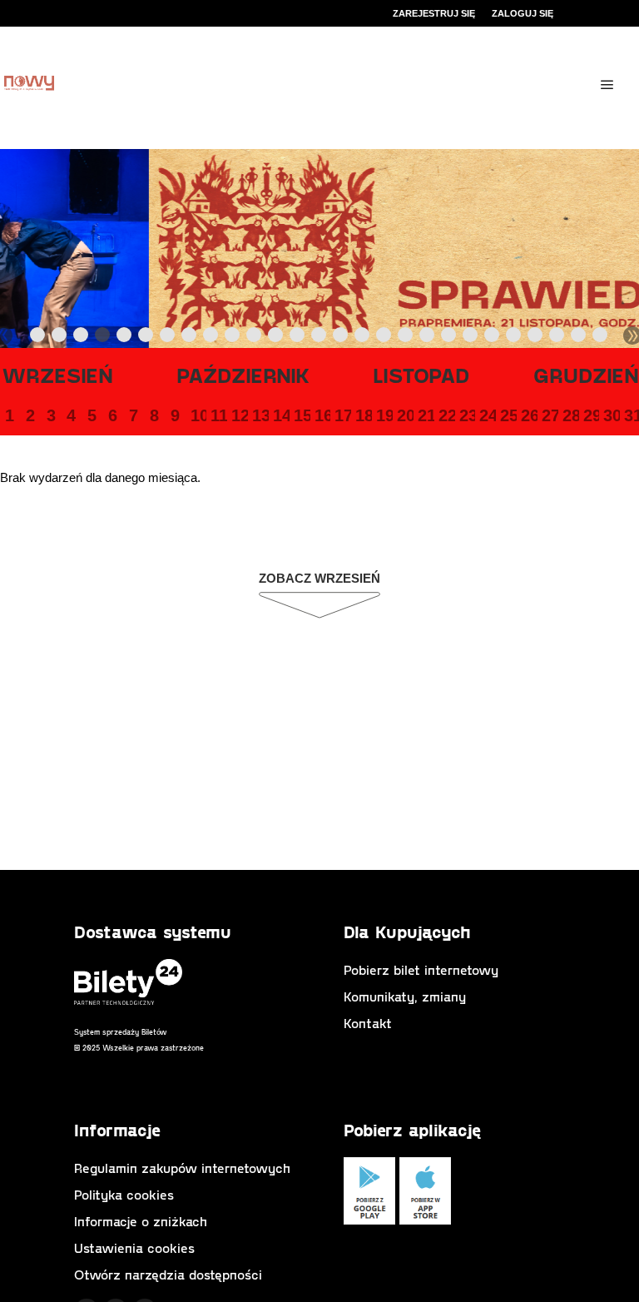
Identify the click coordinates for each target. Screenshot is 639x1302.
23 (466, 415)
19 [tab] (427, 338)
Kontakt (368, 1023)
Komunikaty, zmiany (405, 996)
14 (280, 415)
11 (218, 415)
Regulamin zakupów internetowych (182, 1167)
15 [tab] (341, 338)
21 (425, 415)
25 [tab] (557, 338)
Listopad (421, 374)
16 (322, 415)
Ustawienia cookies (134, 1247)
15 (301, 415)
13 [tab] (298, 338)
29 (590, 415)
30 (610, 415)
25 (507, 415)
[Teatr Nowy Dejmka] (29, 84)
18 (362, 415)
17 (341, 415)
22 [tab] (492, 338)
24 (486, 415)
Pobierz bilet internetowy (421, 969)
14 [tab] (319, 338)
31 (631, 415)
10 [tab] (233, 338)
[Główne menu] (607, 85)
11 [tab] (254, 338)
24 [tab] (536, 338)
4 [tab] (103, 338)
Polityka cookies (124, 1194)
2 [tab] (60, 338)
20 (404, 415)
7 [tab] (168, 338)
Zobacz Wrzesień (319, 578)
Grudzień (586, 374)
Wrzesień (57, 374)
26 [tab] (579, 338)
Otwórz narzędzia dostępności (168, 1274)
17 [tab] (384, 338)
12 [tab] (276, 338)
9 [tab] (211, 338)
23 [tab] (514, 338)
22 (445, 415)
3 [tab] (81, 338)
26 (528, 415)
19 (383, 415)
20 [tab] (449, 338)
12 (238, 415)
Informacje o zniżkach (140, 1221)
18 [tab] (406, 338)
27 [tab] (600, 338)
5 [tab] (124, 338)
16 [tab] (362, 338)
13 (259, 415)
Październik (243, 374)
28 (569, 415)
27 (549, 415)
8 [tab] (189, 338)
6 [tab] (146, 338)
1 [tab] (38, 338)
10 (198, 415)
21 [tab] (471, 338)
